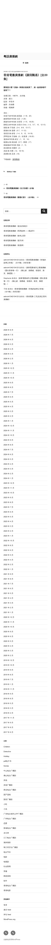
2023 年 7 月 (8, 507)
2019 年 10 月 (9, 665)
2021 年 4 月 (8, 598)
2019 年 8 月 (8, 674)
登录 (5, 905)
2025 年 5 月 (8, 401)
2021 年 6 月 (8, 588)
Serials (6, 766)
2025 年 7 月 (8, 392)
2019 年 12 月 (9, 660)
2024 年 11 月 (9, 430)
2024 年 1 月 (8, 478)
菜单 (26, 63)
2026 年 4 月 (8, 349)
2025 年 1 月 (8, 421)
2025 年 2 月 (8, 416)
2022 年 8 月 (8, 545)
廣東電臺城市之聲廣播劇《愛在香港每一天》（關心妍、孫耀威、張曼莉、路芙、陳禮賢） (25, 270)
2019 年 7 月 (8, 679)
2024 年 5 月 (8, 459)
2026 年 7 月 (8, 334)
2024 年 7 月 (8, 449)
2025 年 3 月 (8, 411)
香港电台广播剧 (11, 171)
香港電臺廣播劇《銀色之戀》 (15, 235)
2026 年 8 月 (8, 330)
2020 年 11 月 (9, 622)
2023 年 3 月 (8, 526)
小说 (5, 809)
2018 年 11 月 (9, 689)
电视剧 (6, 861)
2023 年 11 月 (9, 488)
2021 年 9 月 (8, 574)
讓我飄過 (16, 159)
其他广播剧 (8, 785)
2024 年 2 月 (8, 473)
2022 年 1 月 (8, 569)
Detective (7, 751)
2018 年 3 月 (8, 708)
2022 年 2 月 (8, 564)
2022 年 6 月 (8, 550)
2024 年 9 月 (8, 440)
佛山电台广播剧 (10, 775)
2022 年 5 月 (8, 555)
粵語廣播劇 (11, 56)
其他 (5, 780)
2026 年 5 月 (8, 344)
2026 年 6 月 (8, 339)
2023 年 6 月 (8, 512)
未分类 (6, 833)
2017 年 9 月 (8, 722)
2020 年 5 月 (8, 641)
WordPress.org (9, 919)
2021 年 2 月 (8, 607)
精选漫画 (7, 876)
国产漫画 (7, 794)
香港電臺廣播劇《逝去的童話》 (16, 226)
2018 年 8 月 (8, 698)
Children (7, 746)
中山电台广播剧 (10, 770)
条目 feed (7, 909)
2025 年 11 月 (9, 373)
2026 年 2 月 (8, 358)
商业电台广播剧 (10, 789)
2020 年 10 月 (9, 626)
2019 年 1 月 (8, 684)
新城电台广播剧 (10, 828)
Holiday (6, 756)
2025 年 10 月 (9, 377)
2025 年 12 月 (9, 368)
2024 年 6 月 (8, 454)
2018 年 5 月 (8, 703)
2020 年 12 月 (9, 617)
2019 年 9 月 (8, 670)
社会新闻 (7, 866)
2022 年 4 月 (8, 559)
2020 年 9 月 (8, 631)
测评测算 (7, 842)
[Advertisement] (25, 26)
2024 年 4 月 (8, 464)
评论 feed (7, 914)
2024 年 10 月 (9, 435)
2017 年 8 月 (8, 727)
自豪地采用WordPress (12, 939)
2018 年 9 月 (8, 693)
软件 (5, 880)
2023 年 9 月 (8, 497)
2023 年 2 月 (8, 531)
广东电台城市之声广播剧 (13, 813)
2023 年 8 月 (8, 502)
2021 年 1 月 (8, 612)
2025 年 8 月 (8, 387)
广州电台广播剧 (10, 818)
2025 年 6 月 (8, 397)
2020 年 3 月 (8, 650)
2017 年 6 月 (8, 732)
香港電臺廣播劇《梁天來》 (14, 240)
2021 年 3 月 (8, 603)
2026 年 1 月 (8, 363)
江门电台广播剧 (10, 837)
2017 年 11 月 (9, 717)
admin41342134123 (22, 71)
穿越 (5, 871)
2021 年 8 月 (8, 579)
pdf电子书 (7, 761)
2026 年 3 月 (8, 353)
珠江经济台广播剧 (11, 847)
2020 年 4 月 (8, 646)
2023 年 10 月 (9, 492)
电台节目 (7, 852)
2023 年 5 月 (8, 516)
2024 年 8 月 (8, 444)
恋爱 (5, 823)
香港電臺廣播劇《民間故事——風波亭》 (20, 231)
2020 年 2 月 (8, 655)
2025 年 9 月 (8, 382)
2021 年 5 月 (8, 593)
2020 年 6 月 (8, 636)
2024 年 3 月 (8, 468)
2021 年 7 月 (8, 583)
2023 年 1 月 (8, 535)
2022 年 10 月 (9, 540)
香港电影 (7, 890)
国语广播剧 (8, 799)
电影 (5, 857)
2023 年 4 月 (8, 521)
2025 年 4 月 (8, 406)
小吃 (5, 804)
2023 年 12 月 (9, 483)
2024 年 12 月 (9, 425)
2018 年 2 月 (8, 713)
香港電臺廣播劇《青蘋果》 (14, 245)
